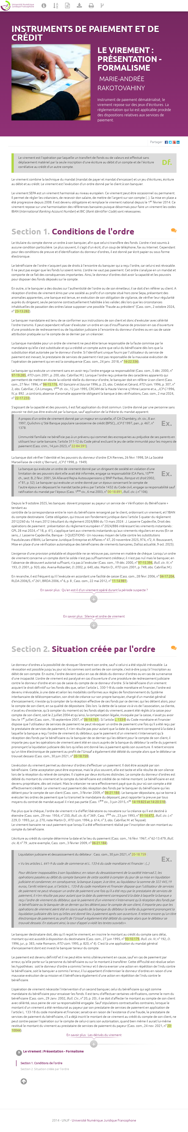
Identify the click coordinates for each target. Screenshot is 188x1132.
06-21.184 (112, 793)
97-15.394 (145, 563)
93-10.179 (132, 939)
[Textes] (67, 5)
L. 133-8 (120, 720)
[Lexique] (56, 5)
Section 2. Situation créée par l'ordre (45, 1069)
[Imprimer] (91, 5)
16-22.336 (131, 362)
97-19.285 (18, 375)
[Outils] (79, 5)
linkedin (178, 142)
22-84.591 (79, 446)
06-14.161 (91, 720)
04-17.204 (167, 576)
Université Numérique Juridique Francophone (104, 1120)
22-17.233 (22, 398)
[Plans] (102, 5)
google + (174, 142)
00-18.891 (115, 492)
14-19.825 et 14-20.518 (148, 802)
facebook (166, 142)
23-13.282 (22, 311)
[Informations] (44, 5)
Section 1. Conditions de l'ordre (41, 1063)
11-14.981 (119, 581)
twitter (170, 142)
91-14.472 (147, 816)
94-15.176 (50, 384)
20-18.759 (81, 756)
